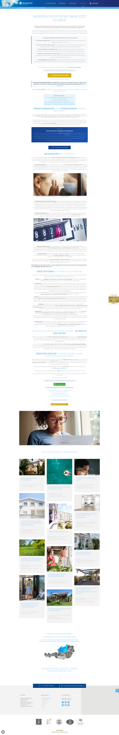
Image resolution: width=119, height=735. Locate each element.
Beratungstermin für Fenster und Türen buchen (59, 70)
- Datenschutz (44, 701)
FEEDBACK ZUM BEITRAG (59, 404)
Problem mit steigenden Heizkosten (59, 394)
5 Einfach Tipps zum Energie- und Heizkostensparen (59, 390)
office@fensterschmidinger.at (26, 706)
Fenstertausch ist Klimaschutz (59, 393)
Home (22, 7)
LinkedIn (68, 702)
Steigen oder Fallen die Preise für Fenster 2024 (59, 396)
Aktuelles (27, 7)
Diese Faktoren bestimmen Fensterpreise (59, 100)
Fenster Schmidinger (25, 3)
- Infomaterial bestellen (46, 698)
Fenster (60, 276)
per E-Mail (57, 641)
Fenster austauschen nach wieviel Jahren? (59, 391)
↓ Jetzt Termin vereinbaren (59, 147)
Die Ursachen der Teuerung (60, 99)
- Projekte (43, 705)
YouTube (63, 705)
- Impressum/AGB (45, 699)
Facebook (63, 702)
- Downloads (43, 703)
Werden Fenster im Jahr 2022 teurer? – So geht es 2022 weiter (59, 102)
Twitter (66, 702)
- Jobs (42, 707)
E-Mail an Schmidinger (59, 400)
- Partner (43, 706)
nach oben (117, 690)
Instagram (68, 705)
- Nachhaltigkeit (44, 702)
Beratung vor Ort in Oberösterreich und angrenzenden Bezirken (59, 104)
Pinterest (66, 705)
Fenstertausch (75, 359)
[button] (3, 732)
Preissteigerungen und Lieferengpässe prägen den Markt (60, 97)
